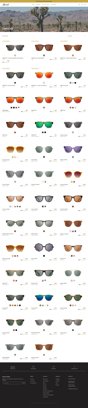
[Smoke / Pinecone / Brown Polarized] (15, 199)
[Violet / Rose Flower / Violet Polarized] (73, 149)
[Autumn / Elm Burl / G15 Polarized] (15, 322)
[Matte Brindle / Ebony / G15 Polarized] (44, 224)
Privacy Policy (48, 402)
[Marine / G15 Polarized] (44, 174)
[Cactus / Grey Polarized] (73, 322)
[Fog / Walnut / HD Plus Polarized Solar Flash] (44, 100)
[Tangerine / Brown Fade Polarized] (15, 149)
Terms (43, 402)
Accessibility (45, 396)
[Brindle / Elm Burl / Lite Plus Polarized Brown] (73, 248)
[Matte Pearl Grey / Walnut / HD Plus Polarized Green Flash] (44, 125)
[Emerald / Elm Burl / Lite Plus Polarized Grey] (15, 298)
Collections (45, 4)
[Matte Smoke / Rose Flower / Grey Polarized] (15, 174)
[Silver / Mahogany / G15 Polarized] (73, 273)
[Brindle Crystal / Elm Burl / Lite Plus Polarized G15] (44, 273)
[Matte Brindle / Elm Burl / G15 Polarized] (15, 224)
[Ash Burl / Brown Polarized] (44, 347)
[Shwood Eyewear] (5, 4)
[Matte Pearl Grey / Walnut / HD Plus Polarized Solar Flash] (15, 100)
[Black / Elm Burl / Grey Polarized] (44, 248)
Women (38, 4)
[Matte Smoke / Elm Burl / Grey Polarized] (73, 125)
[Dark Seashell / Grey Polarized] (15, 347)
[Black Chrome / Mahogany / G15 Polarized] (44, 149)
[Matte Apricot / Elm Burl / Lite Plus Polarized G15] (15, 273)
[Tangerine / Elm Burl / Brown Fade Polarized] (15, 248)
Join (24, 382)
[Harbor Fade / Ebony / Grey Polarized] (44, 322)
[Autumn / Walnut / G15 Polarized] (73, 298)
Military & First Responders (48, 394)
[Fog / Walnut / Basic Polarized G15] (73, 75)
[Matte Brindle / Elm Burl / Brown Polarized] (73, 199)
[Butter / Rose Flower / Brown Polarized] (73, 224)
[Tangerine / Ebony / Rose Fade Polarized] (73, 174)
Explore (53, 4)
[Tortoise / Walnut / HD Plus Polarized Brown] (15, 125)
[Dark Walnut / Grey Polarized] (44, 199)
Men (33, 4)
